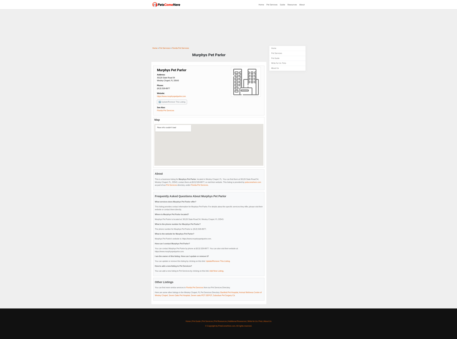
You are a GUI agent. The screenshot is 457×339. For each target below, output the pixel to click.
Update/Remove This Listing (218, 261)
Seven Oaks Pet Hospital (179, 295)
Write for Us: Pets (278, 63)
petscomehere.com (253, 182)
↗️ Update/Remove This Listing (172, 102)
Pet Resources (220, 321)
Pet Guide (275, 58)
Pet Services (271, 4)
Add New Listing (216, 271)
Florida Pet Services (180, 48)
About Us (275, 68)
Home (261, 4)
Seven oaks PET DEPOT (201, 295)
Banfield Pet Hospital (229, 292)
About (302, 4)
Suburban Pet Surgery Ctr (224, 295)
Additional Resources (237, 321)
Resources (292, 4)
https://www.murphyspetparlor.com (171, 96)
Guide (282, 4)
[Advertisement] (228, 28)
